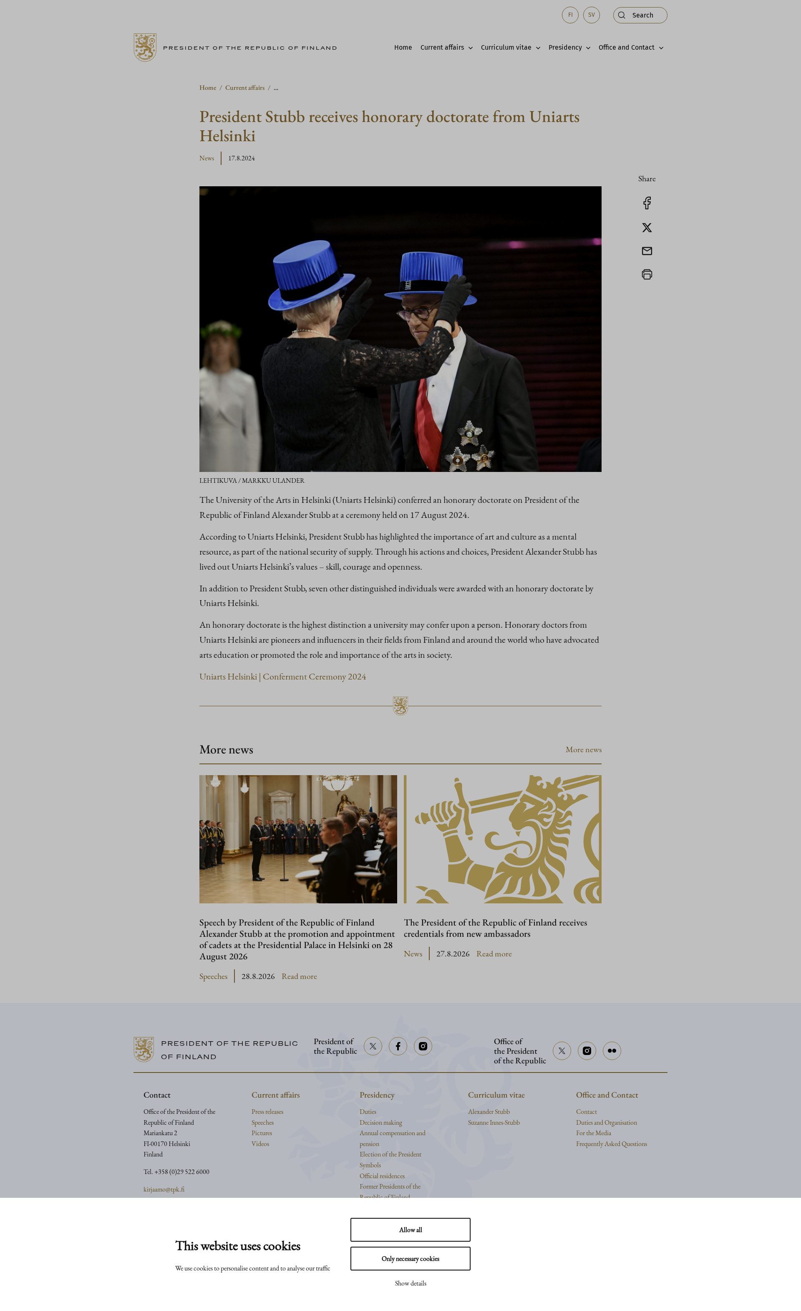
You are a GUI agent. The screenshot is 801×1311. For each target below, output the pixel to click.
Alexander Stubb (489, 1111)
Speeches (213, 976)
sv (591, 14)
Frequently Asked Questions (611, 1143)
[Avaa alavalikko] (468, 47)
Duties (368, 1111)
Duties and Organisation (606, 1122)
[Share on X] (647, 231)
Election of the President (390, 1154)
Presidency (565, 47)
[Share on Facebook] (647, 207)
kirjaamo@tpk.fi (164, 1189)
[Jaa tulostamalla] (647, 278)
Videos (260, 1143)
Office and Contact (627, 47)
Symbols (370, 1165)
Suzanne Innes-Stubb (494, 1122)
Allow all (410, 1229)
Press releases (267, 1111)
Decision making (381, 1122)
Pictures (262, 1132)
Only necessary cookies (410, 1258)
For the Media (593, 1132)
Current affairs (442, 47)
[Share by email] (647, 254)
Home (403, 47)
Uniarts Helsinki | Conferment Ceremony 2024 (282, 676)
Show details (410, 1283)
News (206, 158)
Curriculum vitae (506, 47)
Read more (299, 976)
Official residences (382, 1176)
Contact (586, 1111)
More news (584, 749)
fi (570, 14)
